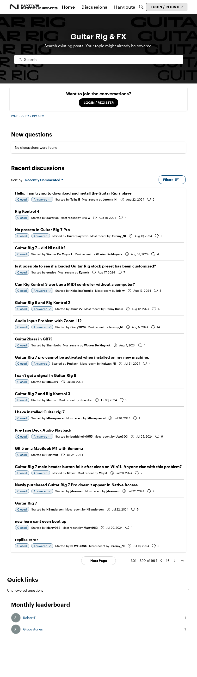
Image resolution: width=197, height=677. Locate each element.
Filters (168, 180)
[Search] (141, 7)
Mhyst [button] (71, 473)
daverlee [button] (52, 217)
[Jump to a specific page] (182, 560)
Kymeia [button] (84, 272)
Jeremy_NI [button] (110, 199)
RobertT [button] (29, 617)
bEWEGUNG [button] (78, 545)
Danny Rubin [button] (114, 308)
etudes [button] (51, 272)
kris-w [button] (86, 217)
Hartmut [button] (52, 454)
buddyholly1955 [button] (81, 436)
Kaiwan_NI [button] (108, 363)
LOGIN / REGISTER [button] (99, 103)
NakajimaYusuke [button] (81, 290)
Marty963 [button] (53, 527)
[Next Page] (174, 560)
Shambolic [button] (53, 345)
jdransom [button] (76, 491)
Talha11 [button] (75, 199)
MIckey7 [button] (52, 381)
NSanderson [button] (54, 509)
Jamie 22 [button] (76, 308)
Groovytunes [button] (33, 629)
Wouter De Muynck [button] (59, 254)
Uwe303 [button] (122, 436)
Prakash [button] (72, 363)
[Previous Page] (161, 560)
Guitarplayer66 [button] (77, 236)
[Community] (34, 7)
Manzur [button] (51, 400)
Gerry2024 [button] (78, 327)
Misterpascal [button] (55, 418)
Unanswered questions (98, 590)
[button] (16, 618)
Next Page (98, 560)
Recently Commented (42, 180)
